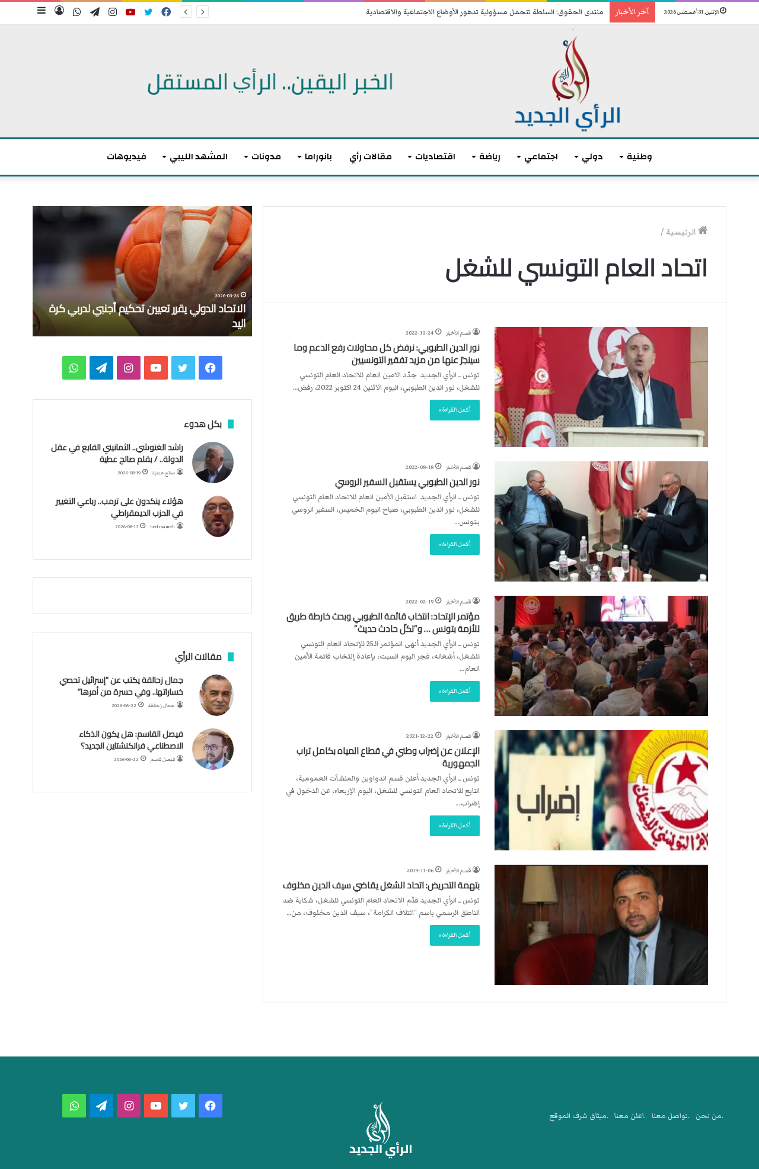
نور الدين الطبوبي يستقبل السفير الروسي (407, 481)
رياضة (489, 157)
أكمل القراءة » (455, 410)
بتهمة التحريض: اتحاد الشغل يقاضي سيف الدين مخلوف (381, 885)
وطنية (639, 157)
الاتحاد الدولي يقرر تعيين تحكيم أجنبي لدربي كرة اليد (147, 315)
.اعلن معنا (630, 1116)
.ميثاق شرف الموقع (579, 1116)
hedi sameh (162, 527)
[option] (142, 271)
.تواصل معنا (671, 1116)
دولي (592, 157)
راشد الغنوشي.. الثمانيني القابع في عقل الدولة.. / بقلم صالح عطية (117, 453)
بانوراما (318, 157)
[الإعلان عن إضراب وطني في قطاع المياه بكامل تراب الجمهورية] (601, 790)
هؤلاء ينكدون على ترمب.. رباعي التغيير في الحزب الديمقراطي (119, 507)
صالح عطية (163, 473)
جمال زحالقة (161, 705)
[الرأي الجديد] (379, 81)
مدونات (266, 157)
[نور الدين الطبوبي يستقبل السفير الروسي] (601, 521)
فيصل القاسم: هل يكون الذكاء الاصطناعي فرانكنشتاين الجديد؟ (131, 739)
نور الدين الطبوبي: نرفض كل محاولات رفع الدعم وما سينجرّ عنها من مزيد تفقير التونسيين (387, 353)
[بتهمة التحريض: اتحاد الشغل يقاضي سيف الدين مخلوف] (601, 925)
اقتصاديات (435, 157)
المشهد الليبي (199, 157)
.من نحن (709, 1116)
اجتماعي (541, 157)
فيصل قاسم (163, 759)
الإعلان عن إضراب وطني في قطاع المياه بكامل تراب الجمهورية (388, 757)
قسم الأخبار (458, 333)
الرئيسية (682, 232)
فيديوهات (126, 157)
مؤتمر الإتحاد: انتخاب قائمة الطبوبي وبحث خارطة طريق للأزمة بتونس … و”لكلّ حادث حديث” (383, 622)
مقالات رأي (370, 157)
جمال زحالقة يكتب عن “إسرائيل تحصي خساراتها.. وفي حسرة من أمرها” (121, 685)
